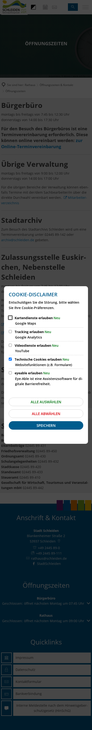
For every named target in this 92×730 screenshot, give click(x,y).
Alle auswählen (46, 402)
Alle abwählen (46, 413)
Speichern (46, 425)
